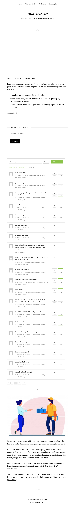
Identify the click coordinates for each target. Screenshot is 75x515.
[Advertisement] (37, 57)
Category (21, 167)
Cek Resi (42, 4)
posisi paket (19, 289)
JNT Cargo (23, 177)
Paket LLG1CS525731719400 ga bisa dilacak (29, 312)
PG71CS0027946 (20, 173)
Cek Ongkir (53, 4)
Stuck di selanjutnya (22, 269)
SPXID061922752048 (22, 235)
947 (19, 383)
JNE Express (23, 230)
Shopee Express (24, 200)
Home (20, 4)
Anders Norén (41, 502)
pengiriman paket (21, 183)
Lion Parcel (23, 347)
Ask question (57, 162)
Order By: (13, 167)
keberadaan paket (21, 215)
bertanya (25, 101)
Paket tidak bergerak (22, 352)
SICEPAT (22, 252)
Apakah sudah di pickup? (23, 372)
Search (46, 162)
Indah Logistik (24, 316)
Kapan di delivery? (21, 342)
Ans (61, 174)
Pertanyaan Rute (20, 322)
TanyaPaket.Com (37, 14)
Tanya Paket (30, 4)
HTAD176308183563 (21, 225)
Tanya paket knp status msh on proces (28, 332)
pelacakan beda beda (22, 362)
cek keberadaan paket (22, 205)
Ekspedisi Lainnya (25, 240)
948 (24, 383)
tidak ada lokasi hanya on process (26, 279)
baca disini (12, 480)
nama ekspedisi (50, 98)
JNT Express (23, 326)
